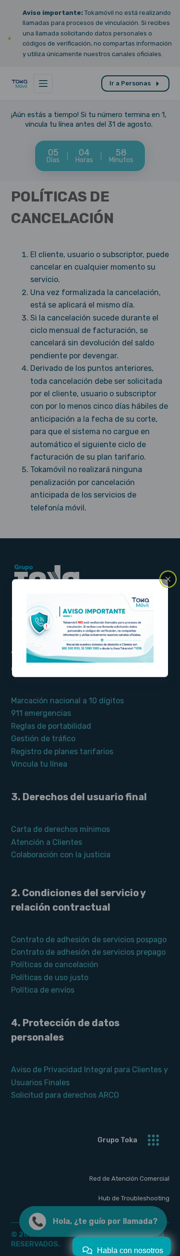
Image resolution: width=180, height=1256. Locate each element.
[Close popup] (168, 579)
